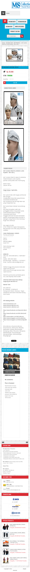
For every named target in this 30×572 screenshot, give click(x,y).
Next (27, 442)
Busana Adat (9, 26)
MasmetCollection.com (17, 568)
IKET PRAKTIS (17, 43)
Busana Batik (12, 21)
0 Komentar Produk (10, 372)
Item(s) (7, 13)
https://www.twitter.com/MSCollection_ (13, 316)
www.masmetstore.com (9, 304)
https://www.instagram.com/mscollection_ (14, 318)
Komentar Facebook (10, 375)
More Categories (19, 26)
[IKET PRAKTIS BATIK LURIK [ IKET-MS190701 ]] (11, 361)
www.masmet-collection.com (11, 307)
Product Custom (15, 31)
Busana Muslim (22, 21)
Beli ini (15, 83)
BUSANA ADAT (9, 43)
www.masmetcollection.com (11, 305)
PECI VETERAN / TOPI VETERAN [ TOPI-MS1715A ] (17, 541)
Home (3, 43)
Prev (3, 442)
